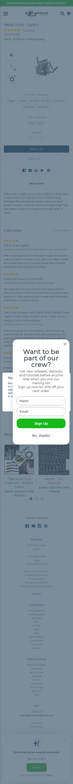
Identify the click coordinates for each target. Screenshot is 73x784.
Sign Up (41, 423)
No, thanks (41, 436)
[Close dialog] (65, 344)
